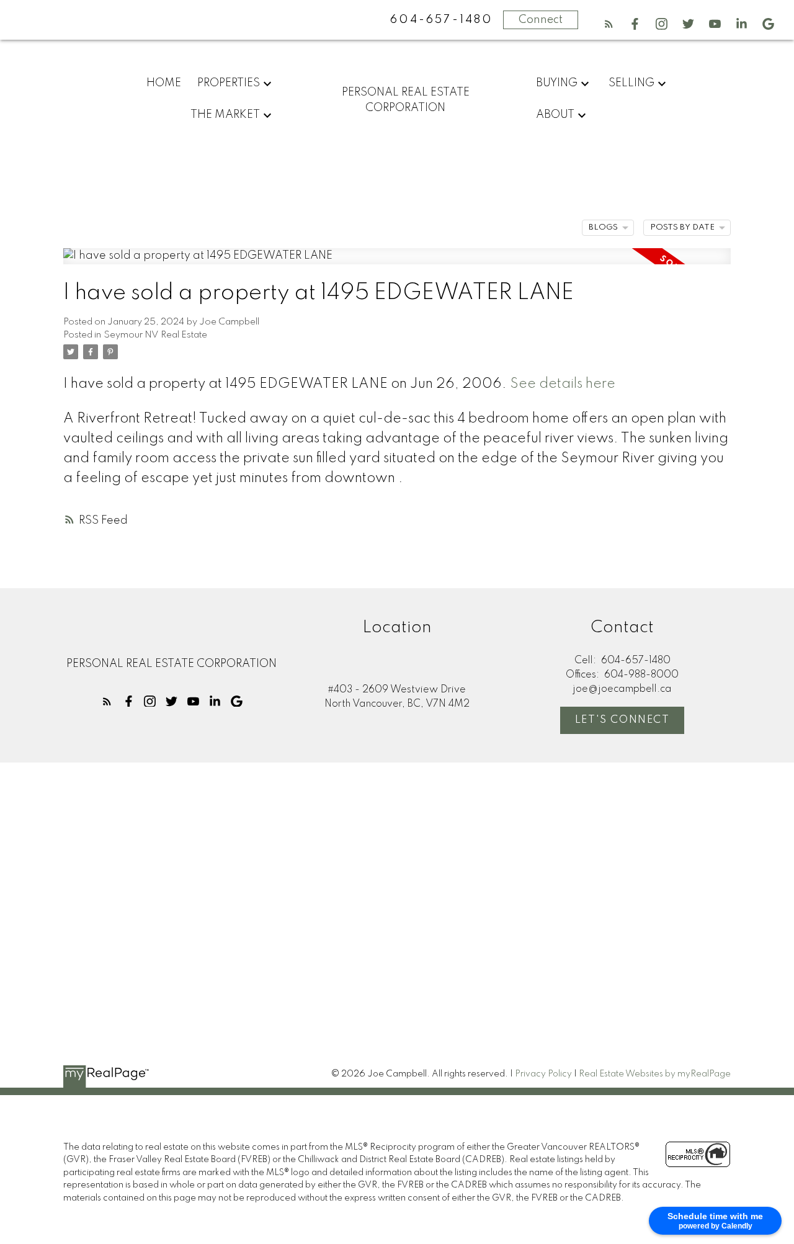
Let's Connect (622, 720)
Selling (631, 83)
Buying (557, 83)
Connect (541, 19)
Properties (228, 83)
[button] (609, 24)
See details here (562, 384)
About (555, 114)
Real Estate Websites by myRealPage (655, 1074)
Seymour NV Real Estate (155, 335)
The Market (225, 114)
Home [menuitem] (163, 83)
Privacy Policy (543, 1074)
